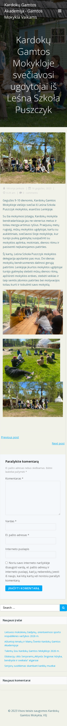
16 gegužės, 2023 (41, 188)
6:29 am (10, 192)
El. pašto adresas (17, 535)
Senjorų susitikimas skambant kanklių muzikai (29, 665)
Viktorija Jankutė (15, 188)
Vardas (10, 521)
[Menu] (60, 11)
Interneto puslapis (17, 549)
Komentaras (14, 478)
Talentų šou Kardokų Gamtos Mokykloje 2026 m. (31, 651)
